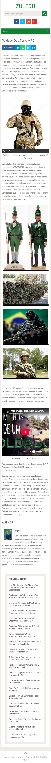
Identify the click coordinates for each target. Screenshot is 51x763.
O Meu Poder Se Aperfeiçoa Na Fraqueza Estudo (22, 735)
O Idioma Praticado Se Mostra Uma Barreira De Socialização (24, 604)
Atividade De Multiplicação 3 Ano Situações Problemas (23, 650)
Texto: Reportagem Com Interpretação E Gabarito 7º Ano (23, 635)
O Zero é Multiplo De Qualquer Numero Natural (22, 728)
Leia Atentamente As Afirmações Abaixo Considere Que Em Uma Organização (23, 587)
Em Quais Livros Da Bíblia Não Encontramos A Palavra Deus (22, 619)
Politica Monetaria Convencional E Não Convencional (24, 666)
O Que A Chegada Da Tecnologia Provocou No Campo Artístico (23, 611)
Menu (5, 31)
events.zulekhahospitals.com (15, 757)
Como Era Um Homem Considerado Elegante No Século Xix (25, 642)
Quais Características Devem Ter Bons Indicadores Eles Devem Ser (24, 596)
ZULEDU (25, 6)
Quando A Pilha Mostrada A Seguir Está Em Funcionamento (24, 627)
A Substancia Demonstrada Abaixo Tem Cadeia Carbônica (24, 658)
